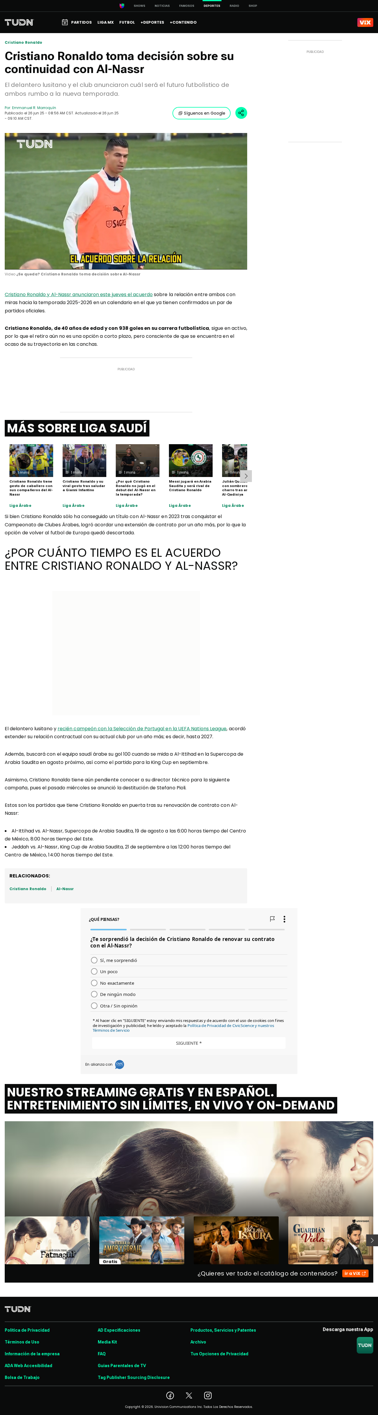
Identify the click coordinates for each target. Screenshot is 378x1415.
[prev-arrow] (1, 1240)
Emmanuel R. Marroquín (34, 107)
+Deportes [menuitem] (152, 22)
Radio (234, 5)
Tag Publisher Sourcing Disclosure (134, 1377)
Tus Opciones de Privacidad (219, 1353)
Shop (253, 5)
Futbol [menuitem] (127, 22)
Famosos (186, 5)
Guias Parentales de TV (122, 1365)
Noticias (162, 5)
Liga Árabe (20, 505)
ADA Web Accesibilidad (28, 1365)
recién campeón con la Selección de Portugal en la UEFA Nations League (142, 728)
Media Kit (107, 1342)
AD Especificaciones (119, 1330)
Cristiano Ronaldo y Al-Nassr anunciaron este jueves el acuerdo (79, 294)
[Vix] (365, 22)
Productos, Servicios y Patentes (223, 1330)
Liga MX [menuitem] (105, 22)
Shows (139, 5)
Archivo (198, 1342)
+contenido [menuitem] (183, 22)
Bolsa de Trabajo (22, 1377)
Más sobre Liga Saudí (77, 428)
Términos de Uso (22, 1342)
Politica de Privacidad (27, 1330)
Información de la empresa (32, 1353)
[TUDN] (19, 22)
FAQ (102, 1353)
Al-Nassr (65, 888)
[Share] (241, 113)
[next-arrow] (246, 476)
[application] (126, 201)
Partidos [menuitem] (81, 22)
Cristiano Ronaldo (23, 42)
